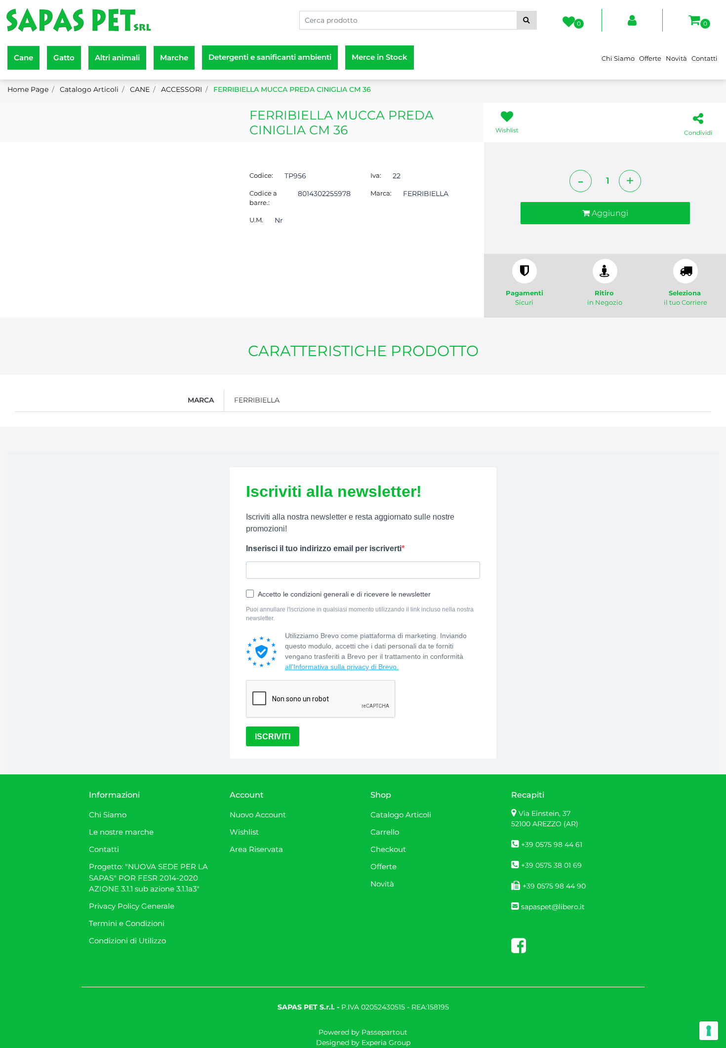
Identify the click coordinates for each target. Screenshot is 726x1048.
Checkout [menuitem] (388, 849)
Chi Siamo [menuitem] (618, 58)
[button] (527, 20)
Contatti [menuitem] (704, 58)
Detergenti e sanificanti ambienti (269, 57)
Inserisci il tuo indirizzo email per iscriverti (324, 548)
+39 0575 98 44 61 (551, 844)
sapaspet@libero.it (553, 906)
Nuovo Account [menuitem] (258, 814)
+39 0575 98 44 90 (554, 886)
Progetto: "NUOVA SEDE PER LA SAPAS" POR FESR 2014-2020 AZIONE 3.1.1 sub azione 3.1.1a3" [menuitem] (148, 877)
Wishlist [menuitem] (244, 832)
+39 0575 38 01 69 (551, 865)
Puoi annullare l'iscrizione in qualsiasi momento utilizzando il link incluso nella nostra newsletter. (360, 614)
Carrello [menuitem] (384, 832)
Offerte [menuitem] (650, 58)
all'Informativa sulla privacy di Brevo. (342, 667)
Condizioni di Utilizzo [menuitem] (127, 940)
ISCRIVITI (272, 736)
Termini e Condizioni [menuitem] (126, 923)
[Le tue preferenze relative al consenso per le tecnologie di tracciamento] (708, 1030)
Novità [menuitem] (676, 58)
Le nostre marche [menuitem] (121, 832)
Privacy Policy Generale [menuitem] (131, 906)
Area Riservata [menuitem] (256, 849)
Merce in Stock (379, 57)
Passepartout (384, 1032)
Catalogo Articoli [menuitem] (400, 814)
